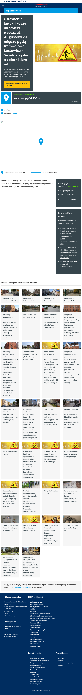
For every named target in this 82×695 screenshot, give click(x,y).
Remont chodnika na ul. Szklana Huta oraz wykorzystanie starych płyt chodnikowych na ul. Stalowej (68, 252)
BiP (6, 628)
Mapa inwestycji (13, 10)
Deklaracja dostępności (13, 626)
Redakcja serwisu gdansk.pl (11, 622)
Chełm (14, 113)
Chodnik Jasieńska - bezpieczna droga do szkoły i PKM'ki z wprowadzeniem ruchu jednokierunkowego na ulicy (69, 236)
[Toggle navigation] (3, 5)
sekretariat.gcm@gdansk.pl (13, 616)
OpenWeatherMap (10, 636)
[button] (79, 5)
